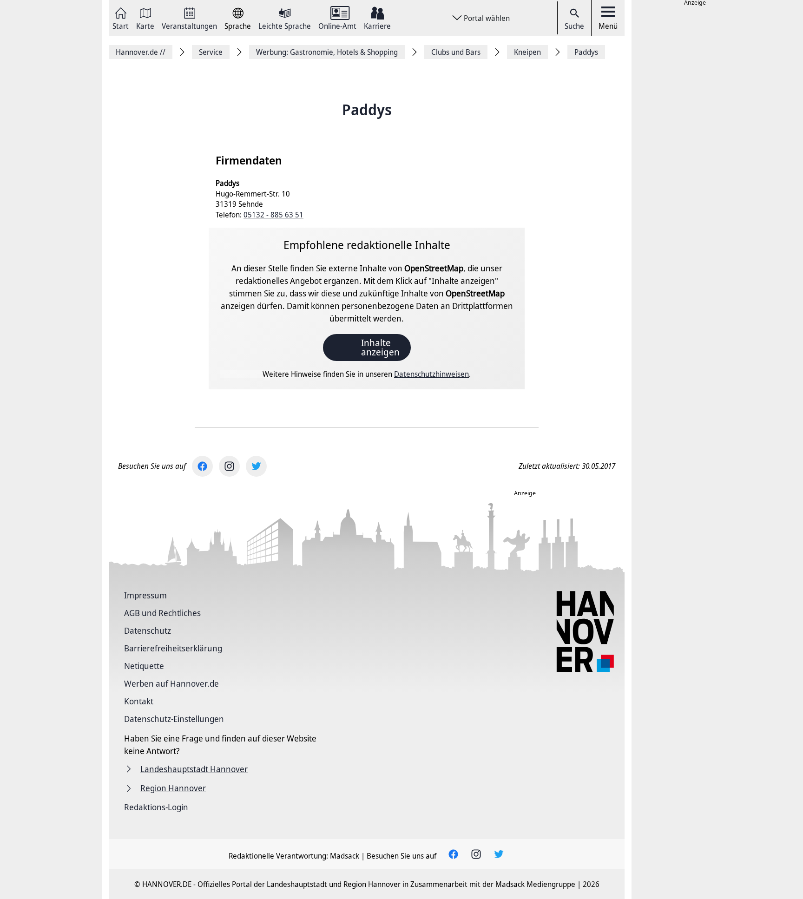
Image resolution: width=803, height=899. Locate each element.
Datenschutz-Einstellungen (174, 719)
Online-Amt (337, 25)
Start (120, 25)
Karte (145, 25)
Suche (574, 26)
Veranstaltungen (189, 25)
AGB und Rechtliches (162, 613)
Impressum (145, 595)
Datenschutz (147, 630)
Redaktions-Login (156, 807)
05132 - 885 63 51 (273, 215)
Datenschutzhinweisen (431, 374)
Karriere (377, 25)
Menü (608, 26)
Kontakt (138, 701)
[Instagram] (229, 466)
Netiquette (144, 666)
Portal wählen (487, 18)
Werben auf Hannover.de (171, 683)
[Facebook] (202, 466)
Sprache (237, 25)
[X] (256, 466)
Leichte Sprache (284, 25)
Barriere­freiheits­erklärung (173, 648)
